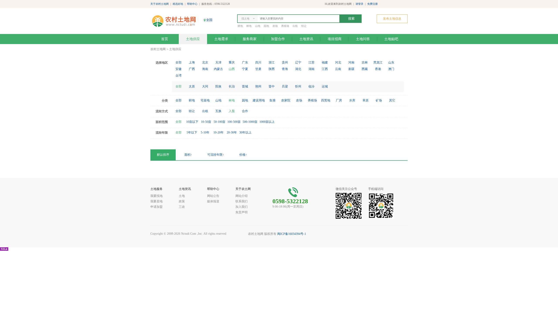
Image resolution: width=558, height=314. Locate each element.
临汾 (311, 86)
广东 (245, 62)
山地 (257, 25)
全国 (209, 20)
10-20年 (218, 132)
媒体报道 (213, 201)
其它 (392, 100)
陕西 (272, 69)
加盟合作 (278, 39)
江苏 (311, 62)
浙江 (272, 62)
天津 (218, 62)
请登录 (359, 3)
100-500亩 (234, 121)
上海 (192, 62)
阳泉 (218, 86)
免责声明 (241, 212)
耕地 (240, 25)
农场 (275, 25)
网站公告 (213, 196)
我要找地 (156, 196)
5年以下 (192, 132)
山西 (232, 69)
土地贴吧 (391, 39)
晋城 (245, 86)
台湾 (178, 75)
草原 (365, 100)
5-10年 (205, 132)
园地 (266, 25)
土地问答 (363, 39)
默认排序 (163, 154)
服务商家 (250, 39)
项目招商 (335, 39)
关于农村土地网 (159, 3)
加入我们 (241, 206)
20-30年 (232, 132)
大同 (205, 86)
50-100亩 (219, 121)
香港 (378, 69)
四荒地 (325, 100)
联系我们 (241, 201)
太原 (192, 86)
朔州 (258, 86)
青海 (285, 69)
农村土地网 (158, 49)
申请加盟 (156, 206)
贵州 (285, 62)
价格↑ (243, 154)
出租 (295, 25)
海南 (205, 69)
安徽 (178, 69)
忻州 (298, 86)
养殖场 (285, 25)
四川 (258, 62)
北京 (205, 62)
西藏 (365, 69)
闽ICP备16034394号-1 (291, 234)
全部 (178, 62)
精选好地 (178, 3)
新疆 (351, 69)
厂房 (339, 100)
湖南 (311, 69)
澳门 (391, 69)
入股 (232, 111)
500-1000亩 (250, 121)
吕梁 (285, 86)
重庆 (232, 62)
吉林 (365, 62)
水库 (352, 100)
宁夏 (245, 69)
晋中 (272, 86)
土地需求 (221, 39)
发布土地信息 (392, 18)
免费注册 (372, 3)
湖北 (298, 69)
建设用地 (259, 100)
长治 (232, 86)
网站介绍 (241, 196)
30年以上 (245, 132)
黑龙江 (378, 62)
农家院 (285, 100)
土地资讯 (306, 39)
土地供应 (193, 39)
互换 (218, 111)
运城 (325, 86)
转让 (303, 25)
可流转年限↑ (215, 154)
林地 (249, 25)
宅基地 (205, 100)
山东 (391, 62)
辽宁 (298, 62)
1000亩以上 (267, 121)
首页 (164, 39)
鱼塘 (272, 100)
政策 (182, 201)
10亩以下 (192, 121)
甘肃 (258, 69)
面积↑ (188, 154)
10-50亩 (206, 121)
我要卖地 (156, 201)
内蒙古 (218, 69)
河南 (351, 62)
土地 (182, 196)
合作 (245, 111)
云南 (338, 69)
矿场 (379, 100)
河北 (338, 62)
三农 (182, 206)
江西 (325, 69)
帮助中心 (192, 3)
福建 (325, 62)
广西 (192, 69)
